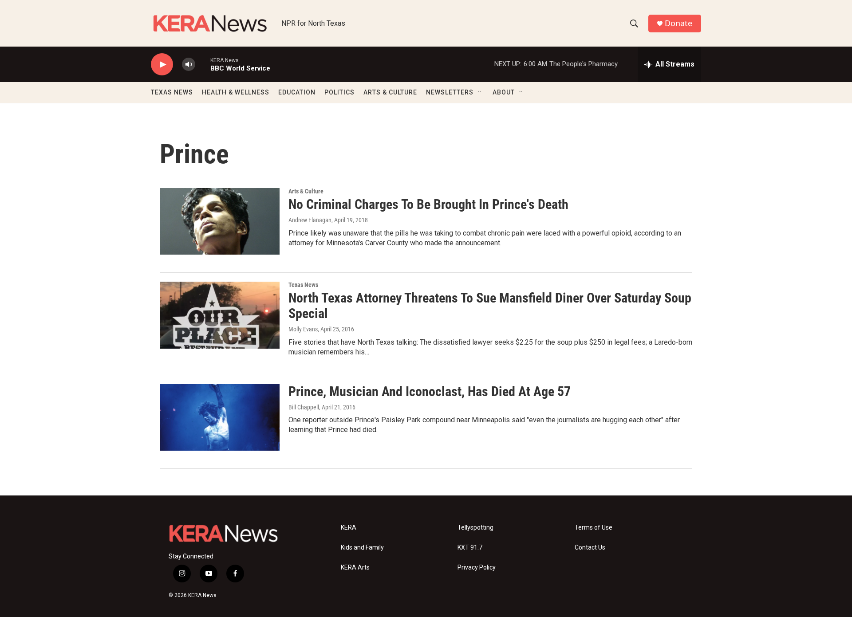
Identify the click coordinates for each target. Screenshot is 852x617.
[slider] (202, 64)
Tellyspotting (475, 527)
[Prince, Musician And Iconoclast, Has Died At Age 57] (220, 417)
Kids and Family (362, 547)
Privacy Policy (477, 567)
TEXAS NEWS (172, 92)
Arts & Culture (305, 191)
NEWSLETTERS (449, 92)
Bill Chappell (303, 407)
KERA (348, 527)
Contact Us (590, 547)
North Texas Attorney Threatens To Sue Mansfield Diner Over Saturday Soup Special (489, 305)
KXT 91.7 (470, 547)
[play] (162, 64)
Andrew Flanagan (309, 220)
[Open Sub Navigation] (480, 92)
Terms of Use (593, 527)
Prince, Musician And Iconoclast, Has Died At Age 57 (429, 391)
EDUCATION (297, 92)
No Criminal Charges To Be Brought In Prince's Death (428, 204)
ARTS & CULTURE (390, 92)
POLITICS (339, 92)
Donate (678, 23)
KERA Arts (355, 567)
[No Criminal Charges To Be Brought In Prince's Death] (220, 221)
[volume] (188, 65)
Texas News (303, 284)
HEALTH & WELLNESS (235, 92)
